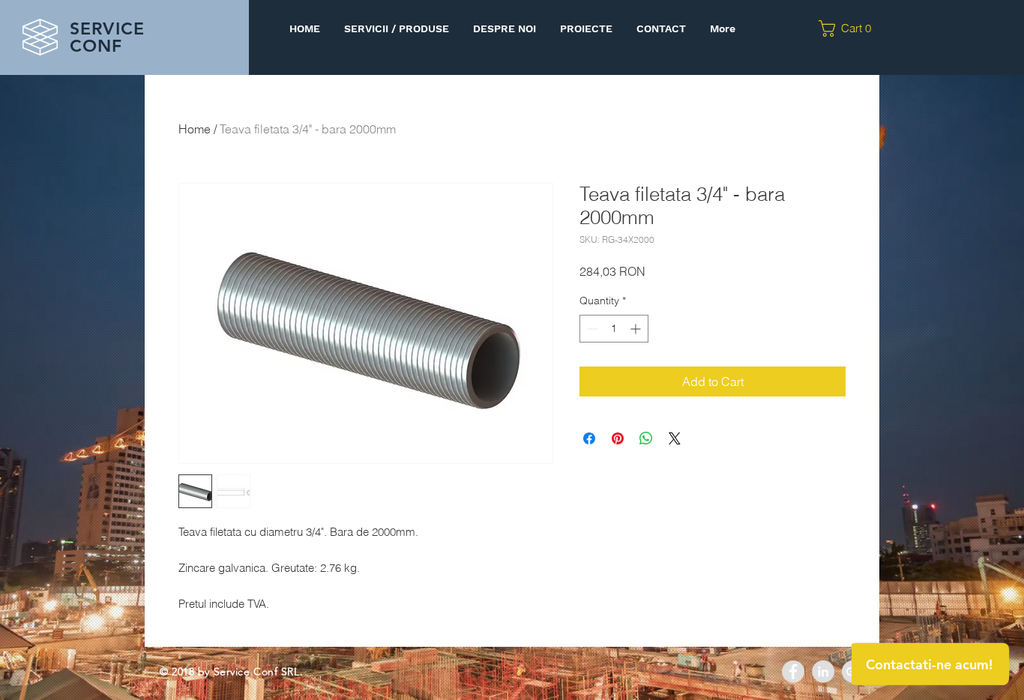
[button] (850, 28)
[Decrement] (591, 329)
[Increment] (636, 329)
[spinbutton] (613, 329)
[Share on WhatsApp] (646, 438)
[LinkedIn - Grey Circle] (823, 671)
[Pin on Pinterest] (618, 438)
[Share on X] (675, 438)
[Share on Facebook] (589, 438)
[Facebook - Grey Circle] (793, 671)
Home (194, 128)
